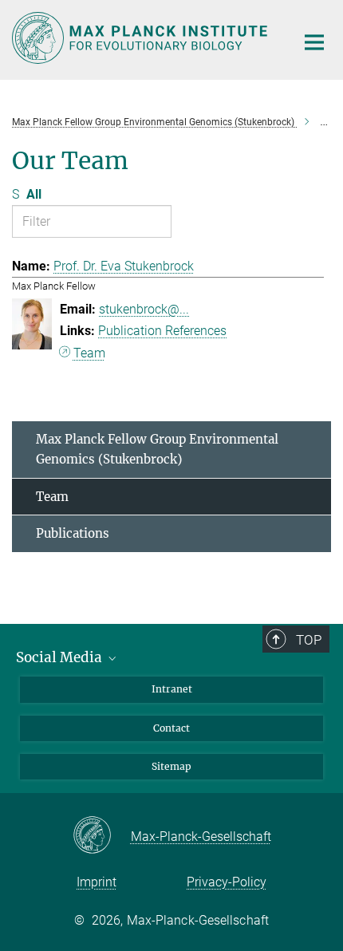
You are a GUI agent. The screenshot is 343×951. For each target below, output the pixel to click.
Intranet (172, 689)
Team (89, 353)
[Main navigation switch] (314, 42)
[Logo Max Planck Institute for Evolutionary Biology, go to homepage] (141, 38)
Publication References (162, 330)
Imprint (96, 882)
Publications (72, 533)
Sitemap (171, 766)
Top (308, 640)
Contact (171, 728)
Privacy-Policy (226, 882)
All (33, 194)
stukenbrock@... (144, 309)
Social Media (60, 657)
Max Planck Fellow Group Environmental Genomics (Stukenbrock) (157, 450)
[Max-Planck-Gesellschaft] (102, 836)
